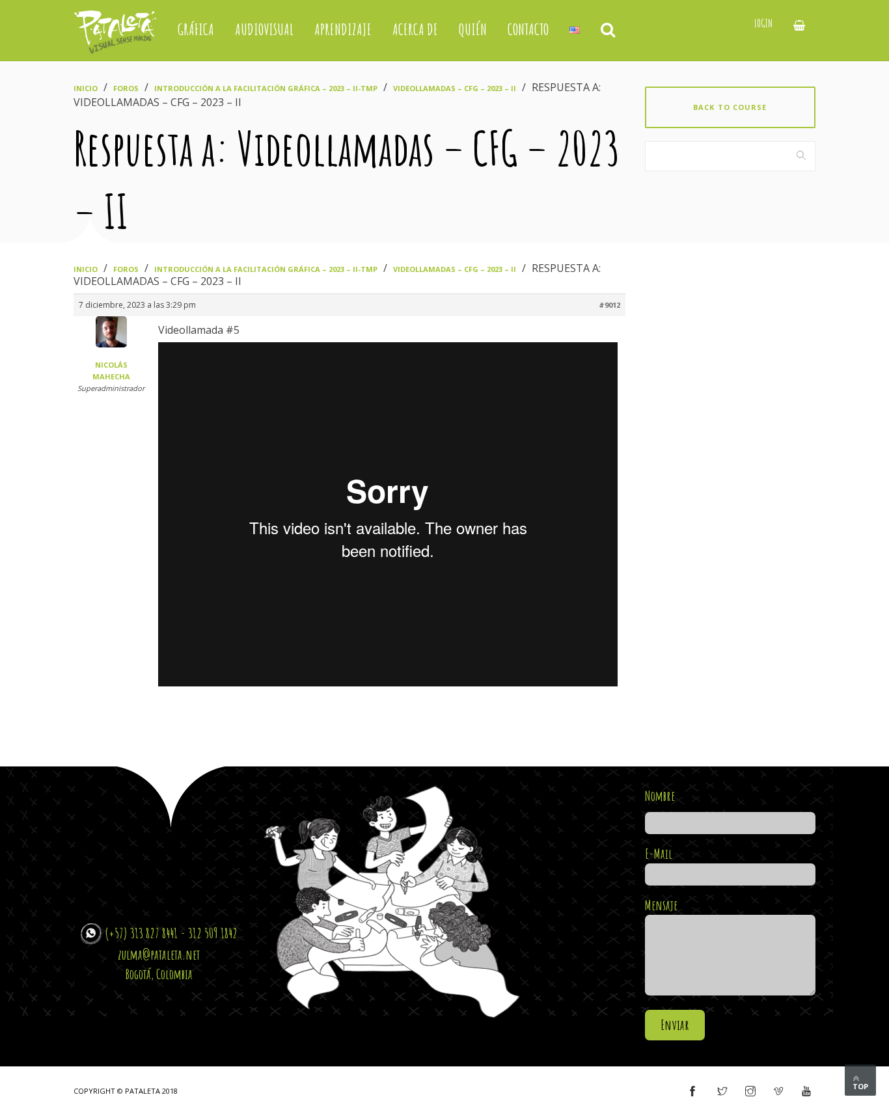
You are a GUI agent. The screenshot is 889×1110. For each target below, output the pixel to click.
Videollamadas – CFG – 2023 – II (454, 88)
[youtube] (806, 1092)
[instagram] (750, 1092)
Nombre (660, 795)
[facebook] (692, 1092)
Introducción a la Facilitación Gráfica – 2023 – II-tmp (265, 88)
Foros (126, 88)
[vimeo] (778, 1092)
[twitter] (722, 1092)
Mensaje (661, 905)
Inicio (86, 88)
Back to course (730, 107)
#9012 (609, 305)
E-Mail (658, 853)
